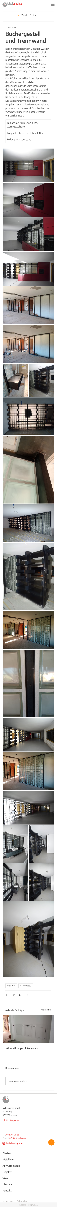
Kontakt (6, 1190)
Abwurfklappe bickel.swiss (22, 1048)
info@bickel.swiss (17, 1138)
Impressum (7, 1201)
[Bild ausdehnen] (28, 165)
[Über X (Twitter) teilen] (13, 995)
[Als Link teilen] (27, 995)
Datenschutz (23, 1201)
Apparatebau (25, 985)
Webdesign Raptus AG (28, 1205)
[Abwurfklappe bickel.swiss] (28, 1029)
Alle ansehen (46, 1010)
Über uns (7, 1184)
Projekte (7, 1171)
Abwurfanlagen (11, 1165)
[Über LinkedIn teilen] (20, 995)
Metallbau (11, 985)
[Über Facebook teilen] (6, 995)
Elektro (6, 1153)
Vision (5, 1178)
